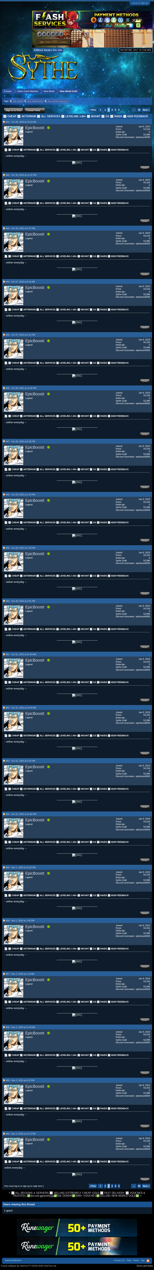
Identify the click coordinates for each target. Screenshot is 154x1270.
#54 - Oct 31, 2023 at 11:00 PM (21, 814)
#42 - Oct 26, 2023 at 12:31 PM (21, 175)
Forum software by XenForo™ (29, 1266)
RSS (148, 1260)
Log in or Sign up (140, 3)
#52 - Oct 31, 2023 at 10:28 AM (21, 707)
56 (139, 110)
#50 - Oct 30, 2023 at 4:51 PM (20, 601)
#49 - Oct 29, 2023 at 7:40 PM (20, 548)
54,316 (146, 129)
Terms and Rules (144, 1266)
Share (145, 168)
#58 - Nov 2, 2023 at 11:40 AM (20, 1027)
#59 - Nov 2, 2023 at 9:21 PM (20, 1080)
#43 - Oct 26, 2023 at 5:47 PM (20, 228)
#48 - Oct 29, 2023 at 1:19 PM (20, 494)
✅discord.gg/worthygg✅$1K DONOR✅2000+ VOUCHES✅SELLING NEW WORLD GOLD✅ (83, 1195)
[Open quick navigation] (149, 91)
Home (136, 1260)
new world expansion (58, 101)
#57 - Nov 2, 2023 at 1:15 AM (20, 974)
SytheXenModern (13, 1260)
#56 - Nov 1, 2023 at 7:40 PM (20, 920)
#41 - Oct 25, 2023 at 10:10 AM (21, 122)
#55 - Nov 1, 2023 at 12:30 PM (20, 867)
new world (17, 101)
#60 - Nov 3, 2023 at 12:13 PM (20, 1133)
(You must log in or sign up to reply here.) (24, 1186)
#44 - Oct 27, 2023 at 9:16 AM (20, 281)
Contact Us (119, 1260)
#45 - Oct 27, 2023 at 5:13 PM (20, 335)
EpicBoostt (34, 127)
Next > (146, 110)
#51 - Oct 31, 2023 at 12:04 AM (21, 654)
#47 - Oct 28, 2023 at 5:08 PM (20, 441)
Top (143, 1260)
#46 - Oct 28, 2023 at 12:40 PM (21, 388)
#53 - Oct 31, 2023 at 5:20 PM (20, 761)
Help (129, 1260)
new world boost (35, 101)
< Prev (93, 110)
